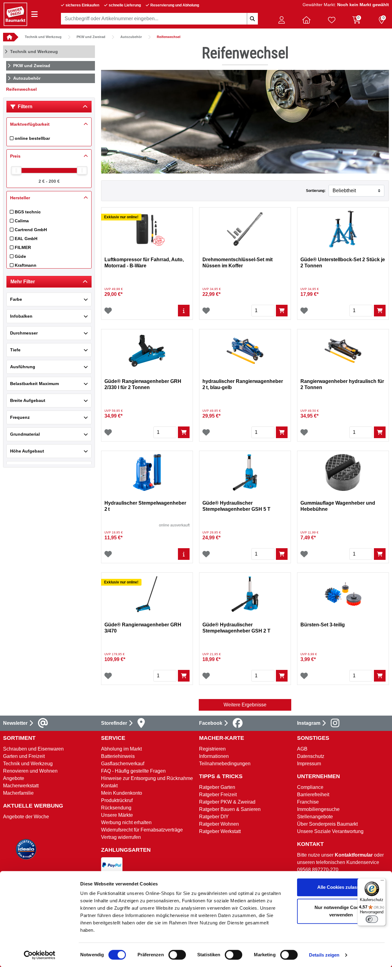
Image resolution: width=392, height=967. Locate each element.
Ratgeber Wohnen (219, 824)
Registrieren (212, 748)
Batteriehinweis (118, 756)
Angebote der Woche (26, 816)
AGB (302, 748)
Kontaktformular (354, 855)
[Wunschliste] (108, 310)
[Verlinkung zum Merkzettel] (331, 20)
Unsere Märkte (117, 815)
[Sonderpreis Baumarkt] (15, 14)
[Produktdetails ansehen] (184, 310)
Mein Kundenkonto (121, 793)
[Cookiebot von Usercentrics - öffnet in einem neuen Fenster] (39, 955)
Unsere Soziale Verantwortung (330, 831)
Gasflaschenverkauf (122, 763)
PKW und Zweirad (91, 37)
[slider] (16, 170)
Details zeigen (324, 954)
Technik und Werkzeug (43, 37)
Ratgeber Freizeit (218, 794)
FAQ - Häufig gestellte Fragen (133, 771)
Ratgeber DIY (214, 816)
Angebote (13, 778)
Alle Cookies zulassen (340, 887)
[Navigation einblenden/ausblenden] (34, 14)
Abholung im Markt (121, 748)
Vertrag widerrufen (121, 837)
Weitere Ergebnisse (245, 704)
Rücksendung (116, 807)
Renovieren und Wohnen (30, 771)
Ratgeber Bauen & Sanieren (230, 809)
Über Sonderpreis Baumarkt (327, 824)
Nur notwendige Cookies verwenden (341, 911)
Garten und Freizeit (24, 756)
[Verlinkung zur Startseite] (8, 37)
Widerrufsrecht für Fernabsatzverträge (142, 829)
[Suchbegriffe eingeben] (252, 19)
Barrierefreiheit (313, 794)
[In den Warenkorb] (282, 310)
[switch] (177, 955)
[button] (281, 20)
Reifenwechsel (168, 37)
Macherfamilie (18, 793)
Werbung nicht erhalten (126, 822)
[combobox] (159, 19)
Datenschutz (310, 756)
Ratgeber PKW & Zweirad (227, 802)
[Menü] (382, 881)
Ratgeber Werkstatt (220, 831)
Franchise (308, 802)
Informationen (214, 756)
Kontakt (109, 785)
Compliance (310, 787)
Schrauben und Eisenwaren (33, 748)
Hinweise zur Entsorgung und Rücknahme (147, 778)
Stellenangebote (315, 816)
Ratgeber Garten (217, 787)
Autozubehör (131, 37)
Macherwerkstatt (21, 785)
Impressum (309, 763)
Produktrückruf (117, 800)
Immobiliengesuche (318, 809)
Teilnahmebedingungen (225, 763)
